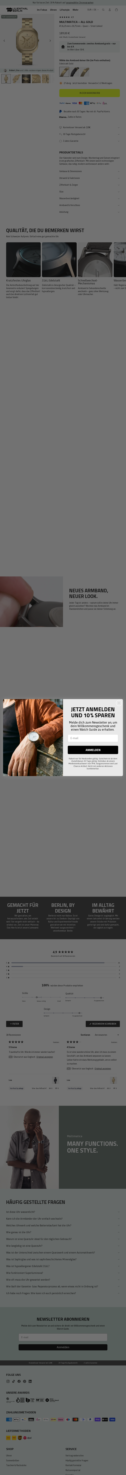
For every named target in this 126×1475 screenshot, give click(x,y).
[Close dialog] (119, 703)
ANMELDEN (93, 749)
